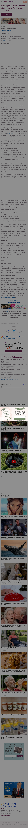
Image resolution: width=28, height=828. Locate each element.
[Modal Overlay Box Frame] (14, 414)
